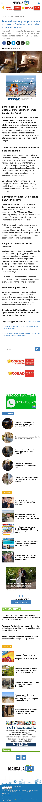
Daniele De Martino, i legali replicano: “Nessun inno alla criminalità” (25, 503)
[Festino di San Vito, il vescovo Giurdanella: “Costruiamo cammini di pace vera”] (8, 711)
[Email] (18, 43)
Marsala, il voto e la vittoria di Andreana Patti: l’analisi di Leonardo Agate (26, 557)
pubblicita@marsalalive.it (23, 799)
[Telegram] (13, 43)
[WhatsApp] (27, 43)
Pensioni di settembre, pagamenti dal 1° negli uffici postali (25, 465)
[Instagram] (13, 778)
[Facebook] (4, 43)
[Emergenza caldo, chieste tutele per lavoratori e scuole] (7, 437)
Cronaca (9, 16)
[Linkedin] (18, 778)
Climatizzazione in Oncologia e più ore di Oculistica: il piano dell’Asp (26, 479)
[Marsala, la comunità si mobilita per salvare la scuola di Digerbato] (8, 683)
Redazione (6, 48)
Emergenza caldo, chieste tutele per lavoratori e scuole (27, 438)
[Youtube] (24, 757)
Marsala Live (34, 321)
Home (4, 16)
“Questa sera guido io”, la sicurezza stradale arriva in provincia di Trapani (25, 424)
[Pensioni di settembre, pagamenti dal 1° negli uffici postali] (7, 465)
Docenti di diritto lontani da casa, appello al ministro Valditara (25, 451)
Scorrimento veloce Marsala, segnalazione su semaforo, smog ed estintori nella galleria (27, 516)
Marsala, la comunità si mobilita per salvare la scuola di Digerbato (27, 684)
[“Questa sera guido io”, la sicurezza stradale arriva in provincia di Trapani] (7, 423)
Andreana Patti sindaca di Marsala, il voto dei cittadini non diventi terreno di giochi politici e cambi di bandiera (21, 628)
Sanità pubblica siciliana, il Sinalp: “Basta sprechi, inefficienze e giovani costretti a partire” (27, 530)
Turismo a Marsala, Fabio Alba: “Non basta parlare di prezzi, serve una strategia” (26, 543)
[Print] (23, 43)
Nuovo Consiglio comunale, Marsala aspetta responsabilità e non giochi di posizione (20, 638)
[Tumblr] (29, 778)
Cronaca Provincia (18, 16)
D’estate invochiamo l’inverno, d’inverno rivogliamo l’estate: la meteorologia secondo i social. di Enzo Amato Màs (21, 617)
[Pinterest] (24, 778)
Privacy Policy (8, 788)
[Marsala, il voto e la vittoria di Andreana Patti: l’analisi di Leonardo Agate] (8, 556)
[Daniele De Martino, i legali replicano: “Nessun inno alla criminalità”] (8, 502)
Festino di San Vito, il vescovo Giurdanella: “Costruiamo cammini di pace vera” (26, 711)
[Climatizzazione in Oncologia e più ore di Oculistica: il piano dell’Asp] (7, 479)
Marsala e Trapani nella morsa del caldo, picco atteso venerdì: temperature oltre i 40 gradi (27, 657)
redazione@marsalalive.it (14, 796)
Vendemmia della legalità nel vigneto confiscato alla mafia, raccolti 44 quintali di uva (26, 670)
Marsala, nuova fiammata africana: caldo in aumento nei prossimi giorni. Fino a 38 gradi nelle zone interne (26, 697)
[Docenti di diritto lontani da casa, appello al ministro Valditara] (7, 451)
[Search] (37, 349)
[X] (9, 43)
